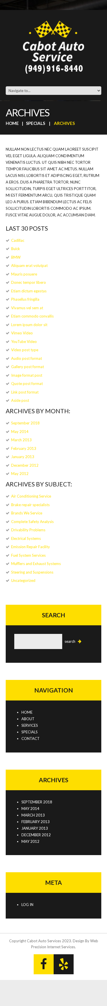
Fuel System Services (28, 555)
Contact (30, 738)
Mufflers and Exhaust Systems (36, 563)
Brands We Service (26, 513)
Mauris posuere (24, 274)
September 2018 (25, 423)
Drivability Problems (28, 530)
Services (29, 725)
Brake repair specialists (30, 504)
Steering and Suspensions (32, 572)
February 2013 (23, 448)
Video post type (24, 350)
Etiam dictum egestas (29, 291)
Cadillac (17, 240)
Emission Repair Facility (30, 546)
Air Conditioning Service (31, 496)
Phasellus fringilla (25, 299)
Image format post (26, 375)
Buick (15, 248)
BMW (16, 257)
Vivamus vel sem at (27, 308)
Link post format (25, 392)
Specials (35, 123)
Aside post (20, 400)
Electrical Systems (26, 538)
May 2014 (20, 431)
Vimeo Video (22, 333)
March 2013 (21, 440)
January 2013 (22, 456)
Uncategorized (23, 580)
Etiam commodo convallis (32, 316)
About (28, 718)
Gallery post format (27, 366)
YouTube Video (24, 341)
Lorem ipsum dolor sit (29, 324)
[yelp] (64, 964)
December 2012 (25, 465)
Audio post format (26, 358)
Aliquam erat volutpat (29, 265)
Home (12, 123)
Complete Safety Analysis (32, 521)
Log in (27, 904)
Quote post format (27, 383)
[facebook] (44, 964)
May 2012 (20, 473)
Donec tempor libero (28, 282)
